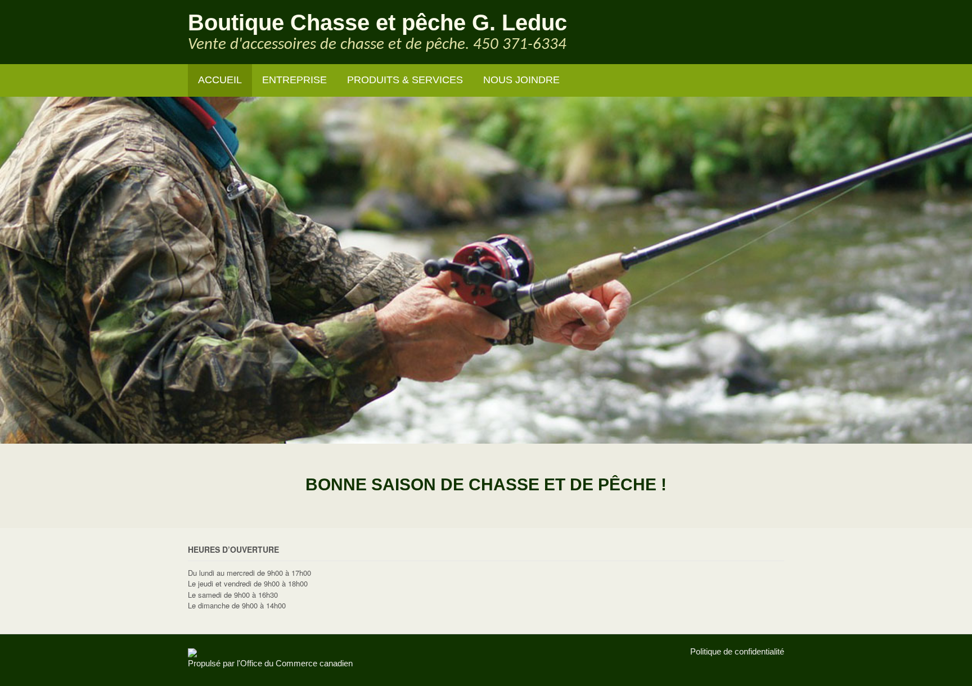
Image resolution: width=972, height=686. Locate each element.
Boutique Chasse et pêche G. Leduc (377, 22)
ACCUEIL (220, 79)
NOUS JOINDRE (521, 79)
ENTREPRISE (294, 79)
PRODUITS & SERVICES (405, 79)
